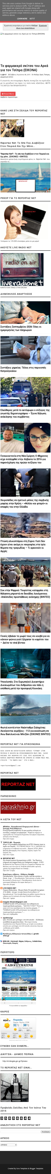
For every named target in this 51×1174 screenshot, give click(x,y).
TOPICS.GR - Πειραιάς (11, 842)
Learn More (22, 19)
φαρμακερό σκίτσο (6, 77)
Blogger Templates (36, 1168)
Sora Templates (22, 1168)
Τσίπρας (47, 75)
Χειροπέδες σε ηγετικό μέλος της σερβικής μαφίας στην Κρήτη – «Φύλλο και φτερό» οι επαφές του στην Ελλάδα (24, 503)
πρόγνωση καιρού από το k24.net (18, 1040)
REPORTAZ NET (9, 858)
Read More (9, 94)
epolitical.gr (8, 918)
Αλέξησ (36, 75)
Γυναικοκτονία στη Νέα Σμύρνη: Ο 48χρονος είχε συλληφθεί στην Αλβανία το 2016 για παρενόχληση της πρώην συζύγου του (24, 459)
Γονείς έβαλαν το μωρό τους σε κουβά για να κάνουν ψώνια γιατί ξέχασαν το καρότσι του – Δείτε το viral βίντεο (24, 639)
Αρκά (41, 75)
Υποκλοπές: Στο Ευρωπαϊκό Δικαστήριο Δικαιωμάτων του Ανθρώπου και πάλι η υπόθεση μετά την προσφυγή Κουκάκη (22, 685)
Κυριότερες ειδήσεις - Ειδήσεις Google (18, 874)
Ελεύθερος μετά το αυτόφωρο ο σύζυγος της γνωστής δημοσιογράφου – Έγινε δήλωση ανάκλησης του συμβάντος (25, 413)
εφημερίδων (24, 1005)
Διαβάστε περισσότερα (8, 97)
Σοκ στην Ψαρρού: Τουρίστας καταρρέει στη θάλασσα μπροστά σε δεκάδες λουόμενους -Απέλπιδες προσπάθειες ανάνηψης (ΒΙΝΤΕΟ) (25, 593)
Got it (32, 19)
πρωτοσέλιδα (15, 1005)
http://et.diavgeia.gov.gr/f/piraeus (15, 1061)
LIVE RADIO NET (9, 888)
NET (5, 75)
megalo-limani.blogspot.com (15, 902)
